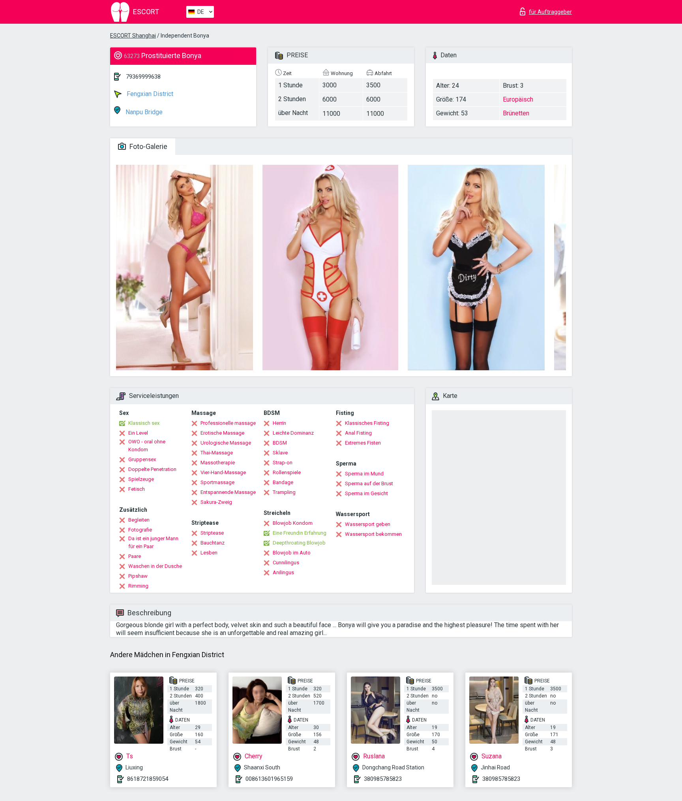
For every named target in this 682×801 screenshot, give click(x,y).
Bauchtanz (212, 543)
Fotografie (140, 530)
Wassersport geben (367, 524)
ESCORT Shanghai (133, 35)
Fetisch (136, 489)
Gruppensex (142, 459)
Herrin (279, 423)
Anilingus (283, 572)
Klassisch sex (143, 423)
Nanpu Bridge (143, 112)
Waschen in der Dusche (155, 566)
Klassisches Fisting (367, 423)
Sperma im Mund (364, 474)
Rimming (138, 586)
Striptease (212, 533)
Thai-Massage (216, 453)
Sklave (280, 453)
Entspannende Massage (228, 492)
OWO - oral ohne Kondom (146, 445)
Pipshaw (138, 576)
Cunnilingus (286, 562)
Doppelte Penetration (152, 469)
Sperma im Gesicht (366, 493)
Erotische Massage (222, 433)
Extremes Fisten (363, 443)
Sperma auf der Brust (369, 483)
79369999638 (143, 76)
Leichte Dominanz (293, 433)
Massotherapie (217, 463)
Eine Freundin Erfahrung (299, 533)
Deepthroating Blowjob (299, 543)
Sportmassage (217, 482)
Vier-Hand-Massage (223, 472)
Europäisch (518, 99)
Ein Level (138, 433)
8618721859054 (147, 778)
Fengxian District (149, 94)
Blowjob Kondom (293, 523)
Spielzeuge (141, 479)
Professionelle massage (228, 423)
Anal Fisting (358, 433)
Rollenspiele (287, 472)
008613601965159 (269, 778)
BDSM (280, 443)
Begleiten (139, 520)
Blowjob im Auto (292, 553)
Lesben (208, 553)
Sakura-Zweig (216, 502)
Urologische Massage (225, 443)
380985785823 (383, 778)
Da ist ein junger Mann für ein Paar (153, 542)
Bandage (283, 482)
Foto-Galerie (147, 146)
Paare (134, 556)
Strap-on (282, 463)
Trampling (284, 492)
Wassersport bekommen (373, 534)
